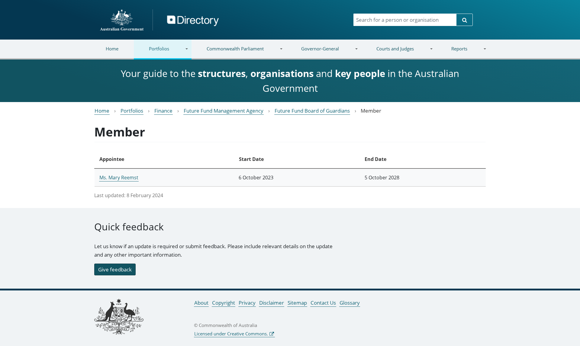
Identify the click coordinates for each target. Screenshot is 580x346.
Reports (451, 52)
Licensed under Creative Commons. (231, 334)
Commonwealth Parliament (228, 52)
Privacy (247, 302)
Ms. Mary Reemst (118, 177)
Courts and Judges (387, 52)
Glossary (350, 302)
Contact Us (323, 302)
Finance (163, 110)
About (201, 302)
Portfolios (151, 52)
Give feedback (115, 269)
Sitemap (297, 302)
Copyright (223, 302)
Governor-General (312, 52)
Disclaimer (271, 302)
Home (112, 49)
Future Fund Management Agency (223, 110)
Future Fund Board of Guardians (312, 110)
